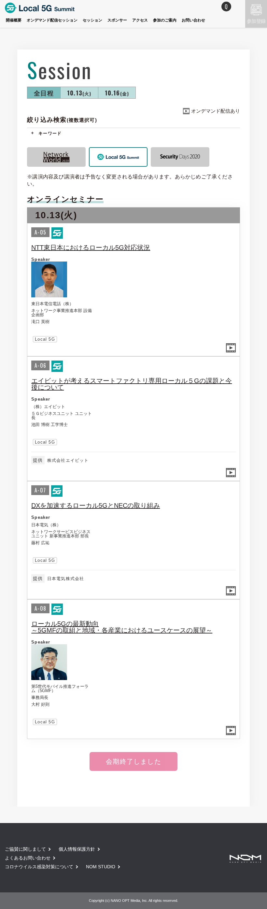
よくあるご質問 (226, 6)
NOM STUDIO (100, 866)
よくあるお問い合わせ (27, 858)
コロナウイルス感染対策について (39, 866)
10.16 (117, 92)
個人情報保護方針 (77, 849)
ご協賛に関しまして (25, 849)
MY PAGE (200, 6)
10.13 (79, 92)
